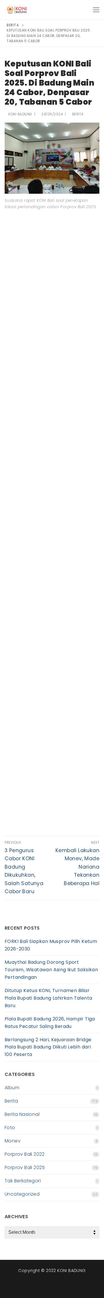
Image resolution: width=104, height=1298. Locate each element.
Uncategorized (22, 1194)
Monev (13, 1141)
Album (12, 1087)
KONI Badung (20, 114)
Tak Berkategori (23, 1180)
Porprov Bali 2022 (25, 1154)
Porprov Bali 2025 (25, 1167)
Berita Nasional (22, 1114)
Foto (10, 1127)
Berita (77, 114)
